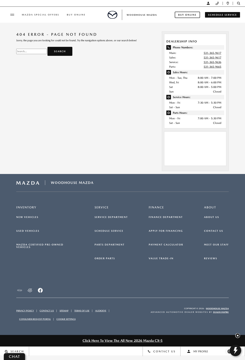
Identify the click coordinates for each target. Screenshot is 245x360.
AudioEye (100, 310)
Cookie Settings (66, 319)
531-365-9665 (212, 66)
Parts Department (110, 244)
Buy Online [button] (187, 14)
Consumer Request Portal (35, 319)
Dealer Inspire (221, 312)
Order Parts (105, 258)
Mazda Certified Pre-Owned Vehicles (39, 246)
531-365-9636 (212, 62)
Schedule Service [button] (222, 14)
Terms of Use (81, 310)
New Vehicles (27, 217)
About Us (211, 217)
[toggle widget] (235, 350)
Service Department (111, 217)
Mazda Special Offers (40, 15)
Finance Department (166, 217)
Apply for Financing (166, 231)
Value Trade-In (161, 258)
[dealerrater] (30, 290)
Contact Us (213, 231)
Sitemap (64, 310)
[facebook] (40, 290)
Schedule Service (109, 231)
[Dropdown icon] (217, 3)
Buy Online (76, 15)
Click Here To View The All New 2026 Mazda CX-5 (122, 341)
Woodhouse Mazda (217, 308)
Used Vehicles (27, 231)
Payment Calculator (166, 244)
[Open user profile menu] (208, 3)
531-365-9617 (212, 52)
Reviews (210, 258)
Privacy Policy (25, 310)
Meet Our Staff (216, 244)
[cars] (19, 290)
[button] (238, 3)
